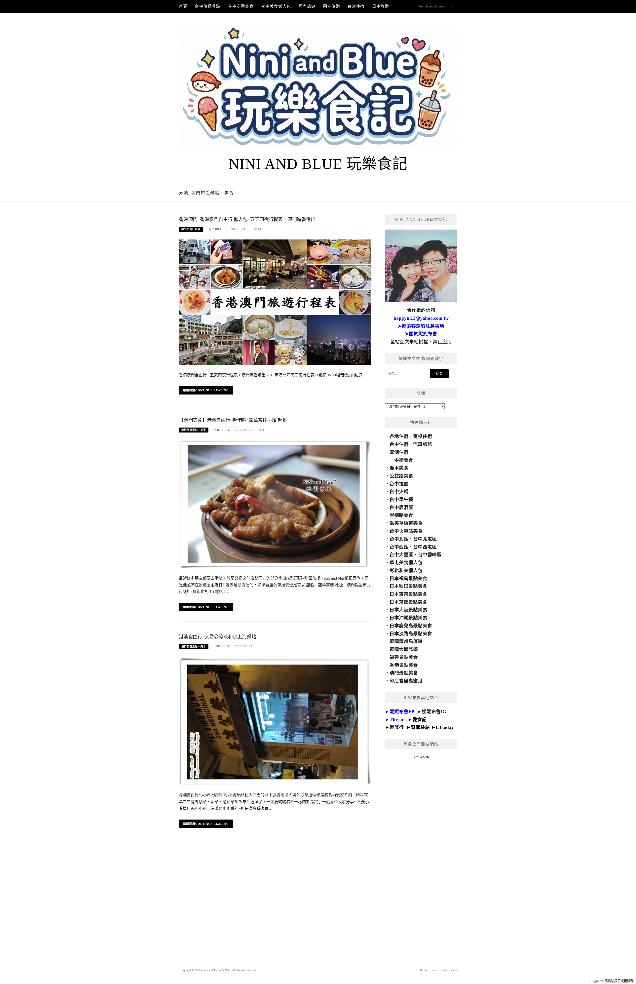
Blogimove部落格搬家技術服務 (611, 981)
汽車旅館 (422, 444)
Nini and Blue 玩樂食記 (318, 164)
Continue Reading (212, 390)
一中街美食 (401, 460)
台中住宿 (399, 444)
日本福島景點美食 (408, 578)
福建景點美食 (404, 657)
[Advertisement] (421, 854)
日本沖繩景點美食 (408, 617)
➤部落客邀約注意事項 (421, 326)
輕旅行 (397, 727)
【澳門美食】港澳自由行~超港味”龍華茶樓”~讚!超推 (233, 420)
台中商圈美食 (241, 6)
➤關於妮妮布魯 (421, 333)
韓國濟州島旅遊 (406, 641)
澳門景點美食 (404, 672)
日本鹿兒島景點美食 (411, 625)
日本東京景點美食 (408, 594)
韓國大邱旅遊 (404, 649)
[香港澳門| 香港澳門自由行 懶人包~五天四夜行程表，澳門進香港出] (275, 302)
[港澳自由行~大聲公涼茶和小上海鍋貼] (275, 721)
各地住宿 (399, 436)
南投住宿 (422, 436)
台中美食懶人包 (276, 6)
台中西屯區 (425, 547)
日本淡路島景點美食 (411, 633)
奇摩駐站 (420, 727)
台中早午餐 (401, 499)
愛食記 (419, 719)
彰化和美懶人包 (406, 570)
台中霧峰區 (429, 554)
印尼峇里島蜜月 (406, 680)
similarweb (421, 757)
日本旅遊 (380, 6)
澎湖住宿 (399, 452)
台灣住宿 (356, 6)
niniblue (216, 229)
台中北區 (399, 539)
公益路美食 (401, 475)
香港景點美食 (404, 665)
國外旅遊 (331, 6)
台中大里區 (401, 554)
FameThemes (449, 970)
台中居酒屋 (401, 507)
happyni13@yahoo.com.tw (421, 318)
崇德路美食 (401, 515)
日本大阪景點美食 (408, 609)
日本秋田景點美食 (408, 586)
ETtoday (445, 727)
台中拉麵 (399, 483)
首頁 (183, 6)
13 (259, 229)
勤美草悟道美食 (406, 523)
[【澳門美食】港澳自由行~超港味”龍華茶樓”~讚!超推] (275, 504)
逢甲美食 (399, 468)
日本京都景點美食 (408, 602)
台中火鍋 (399, 491)
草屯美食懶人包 (406, 562)
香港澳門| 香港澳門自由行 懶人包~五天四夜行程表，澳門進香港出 (247, 219)
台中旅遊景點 (207, 6)
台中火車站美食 (406, 531)
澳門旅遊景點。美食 (193, 430)
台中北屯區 (425, 539)
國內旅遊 (307, 6)
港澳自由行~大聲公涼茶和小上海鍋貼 (217, 636)
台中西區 (399, 547)
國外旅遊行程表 (190, 229)
